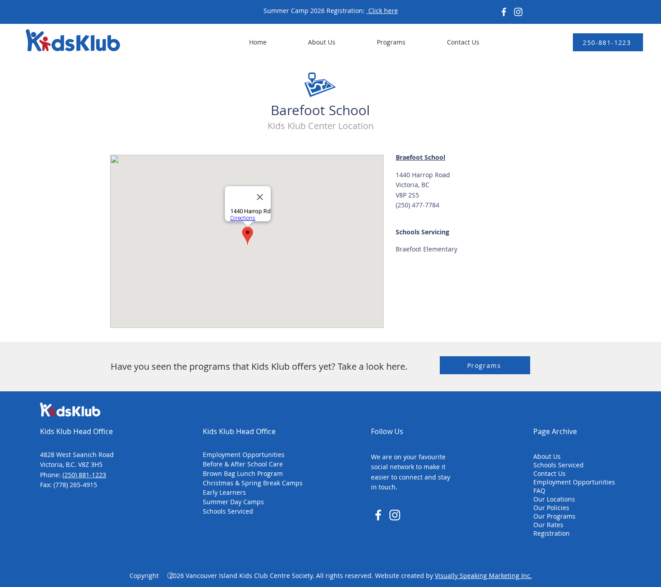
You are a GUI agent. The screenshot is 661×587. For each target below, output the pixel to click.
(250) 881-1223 (84, 474)
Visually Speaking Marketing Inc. (483, 575)
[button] (377, 42)
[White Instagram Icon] (395, 515)
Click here (382, 10)
